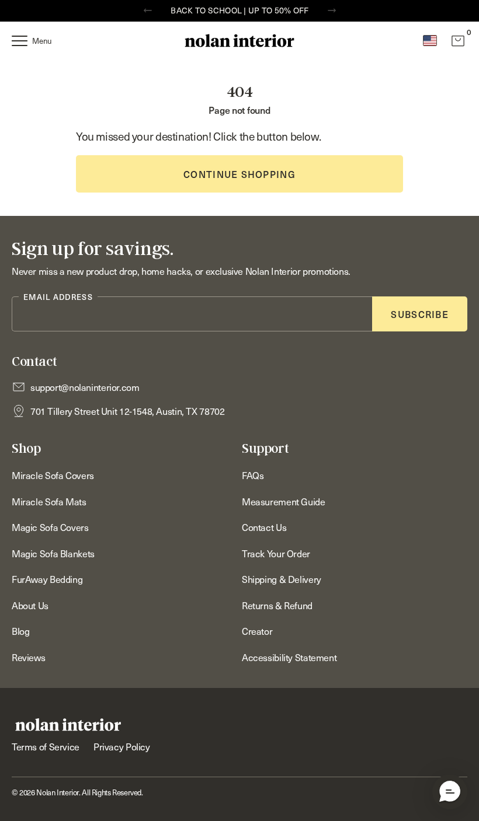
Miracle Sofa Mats (49, 501)
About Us (30, 605)
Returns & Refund (277, 605)
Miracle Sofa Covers (53, 475)
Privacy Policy (121, 746)
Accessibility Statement (289, 657)
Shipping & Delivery (281, 579)
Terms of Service (45, 746)
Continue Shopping (239, 174)
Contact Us (264, 527)
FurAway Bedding (47, 579)
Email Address (58, 296)
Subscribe (420, 314)
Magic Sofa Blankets (53, 553)
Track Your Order (276, 553)
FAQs (252, 475)
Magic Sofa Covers (50, 527)
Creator (257, 631)
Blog (20, 631)
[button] (449, 791)
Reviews (28, 657)
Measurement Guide (283, 501)
